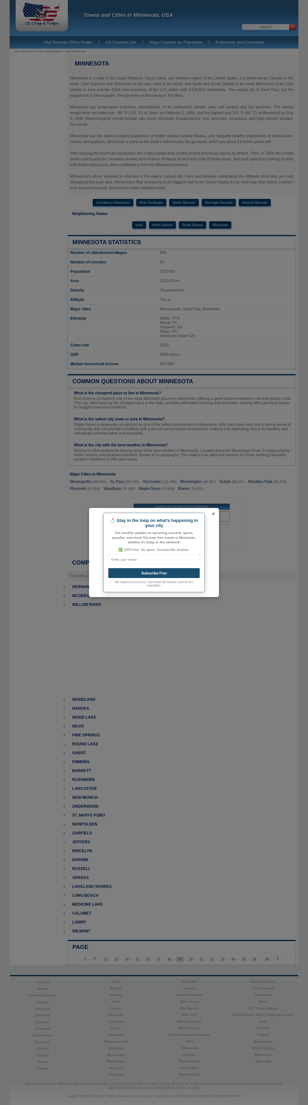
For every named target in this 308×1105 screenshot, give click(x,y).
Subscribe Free (154, 573)
